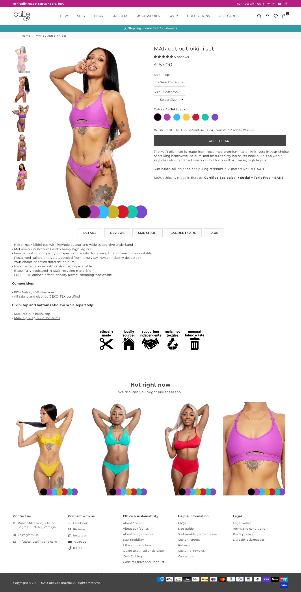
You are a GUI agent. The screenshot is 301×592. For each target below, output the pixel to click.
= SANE (278, 178)
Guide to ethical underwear (143, 550)
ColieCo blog (132, 556)
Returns (184, 545)
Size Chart (165, 130)
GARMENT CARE (183, 233)
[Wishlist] (275, 16)
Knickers (120, 16)
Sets (81, 16)
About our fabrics (136, 528)
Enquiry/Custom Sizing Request (202, 130)
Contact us (186, 556)
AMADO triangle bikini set (116, 443)
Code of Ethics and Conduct (143, 562)
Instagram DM (28, 535)
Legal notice (242, 523)
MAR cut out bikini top (32, 314)
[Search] (259, 16)
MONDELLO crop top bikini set (185, 443)
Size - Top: (162, 75)
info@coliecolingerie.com (38, 541)
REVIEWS (117, 233)
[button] (164, 57)
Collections (198, 16)
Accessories (148, 16)
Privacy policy (243, 534)
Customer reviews (191, 550)
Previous (36, 132)
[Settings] (267, 16)
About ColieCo (133, 523)
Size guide (186, 528)
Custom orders (189, 539)
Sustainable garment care (197, 534)
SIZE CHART (147, 233)
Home (26, 35)
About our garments (138, 534)
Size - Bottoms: (166, 92)
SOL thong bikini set (46, 443)
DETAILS (90, 233)
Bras (98, 16)
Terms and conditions (249, 528)
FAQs (214, 233)
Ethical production (137, 545)
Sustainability (133, 539)
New (64, 16)
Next (143, 132)
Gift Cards (229, 16)
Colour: (170, 109)
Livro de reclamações (249, 539)
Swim (173, 16)
